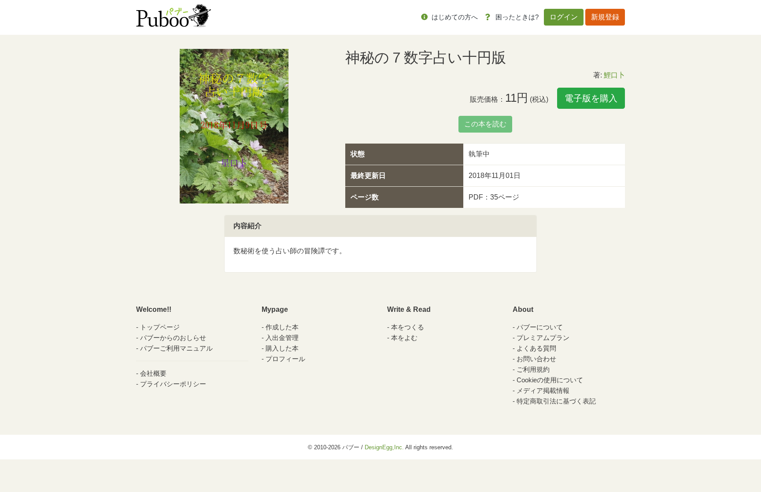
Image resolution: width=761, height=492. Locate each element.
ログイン (564, 17)
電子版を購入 (591, 98)
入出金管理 (282, 337)
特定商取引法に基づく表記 (556, 401)
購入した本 (282, 348)
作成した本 (282, 327)
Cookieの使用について (550, 380)
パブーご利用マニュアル (176, 348)
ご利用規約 (533, 369)
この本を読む (485, 124)
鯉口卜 (614, 75)
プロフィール (285, 359)
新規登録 (605, 17)
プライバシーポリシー (173, 384)
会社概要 (153, 373)
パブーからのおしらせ (173, 337)
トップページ (160, 327)
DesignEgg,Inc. (384, 447)
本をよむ (404, 337)
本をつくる (407, 327)
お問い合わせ (536, 359)
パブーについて (540, 327)
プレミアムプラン (543, 337)
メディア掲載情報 (543, 390)
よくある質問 (536, 348)
